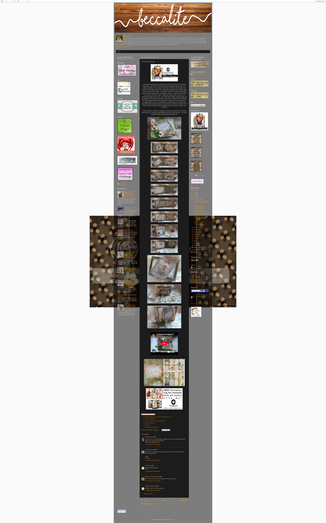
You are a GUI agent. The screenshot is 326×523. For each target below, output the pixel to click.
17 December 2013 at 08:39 (152, 460)
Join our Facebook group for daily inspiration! (155, 421)
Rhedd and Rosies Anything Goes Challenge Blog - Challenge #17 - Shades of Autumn (129, 194)
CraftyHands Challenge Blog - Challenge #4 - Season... (200, 218)
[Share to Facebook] (167, 430)
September (197, 232)
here (183, 86)
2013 (194, 197)
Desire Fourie (149, 437)
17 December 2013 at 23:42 (152, 490)
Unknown (148, 465)
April (195, 243)
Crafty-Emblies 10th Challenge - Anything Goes (130, 306)
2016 (194, 190)
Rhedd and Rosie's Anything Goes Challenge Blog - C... (200, 207)
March (196, 245)
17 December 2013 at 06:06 (152, 444)
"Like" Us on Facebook (150, 419)
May (195, 241)
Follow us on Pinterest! (150, 423)
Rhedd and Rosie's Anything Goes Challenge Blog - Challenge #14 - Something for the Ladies (130, 256)
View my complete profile (122, 46)
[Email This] (163, 430)
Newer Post (145, 500)
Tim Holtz (193, 280)
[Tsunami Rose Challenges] (196, 157)
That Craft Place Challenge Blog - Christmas (201, 214)
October (196, 229)
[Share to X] (166, 430)
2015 (194, 192)
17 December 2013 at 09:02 (152, 471)
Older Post (183, 500)
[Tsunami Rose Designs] (196, 143)
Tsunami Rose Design (200, 211)
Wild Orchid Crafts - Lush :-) (198, 282)
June (195, 238)
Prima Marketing (195, 276)
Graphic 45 (194, 274)
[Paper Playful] (200, 175)
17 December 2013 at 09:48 (152, 481)
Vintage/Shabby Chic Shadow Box (130, 208)
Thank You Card (129, 230)
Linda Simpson (149, 449)
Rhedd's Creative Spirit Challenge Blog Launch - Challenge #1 (127, 242)
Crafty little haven (150, 486)
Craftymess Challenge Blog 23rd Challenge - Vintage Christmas (130, 269)
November (197, 227)
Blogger (173, 519)
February (197, 247)
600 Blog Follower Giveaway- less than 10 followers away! (158, 417)
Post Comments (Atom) (155, 504)
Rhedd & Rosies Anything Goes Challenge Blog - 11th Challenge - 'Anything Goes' (130, 283)
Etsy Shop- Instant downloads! (152, 427)
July (195, 236)
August (196, 234)
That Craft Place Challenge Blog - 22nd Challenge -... (201, 202)
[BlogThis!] (164, 430)
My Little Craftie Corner (152, 476)
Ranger (193, 278)
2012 (194, 252)
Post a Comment (148, 493)
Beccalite (128, 35)
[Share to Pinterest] (169, 430)
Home (119, 51)
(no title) (127, 219)
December (197, 199)
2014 (194, 195)
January (196, 249)
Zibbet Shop (147, 425)
